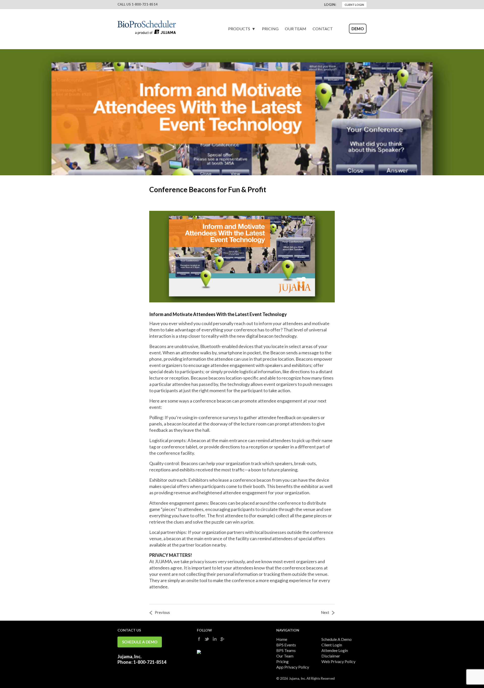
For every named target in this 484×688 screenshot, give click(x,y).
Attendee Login (334, 650)
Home (281, 639)
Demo (357, 28)
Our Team (295, 28)
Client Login (354, 4)
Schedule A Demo (139, 642)
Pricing (270, 28)
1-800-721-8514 (145, 4)
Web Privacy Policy (338, 661)
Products (239, 28)
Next (325, 612)
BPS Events (286, 644)
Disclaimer (330, 655)
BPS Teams (286, 650)
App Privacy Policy (292, 667)
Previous (162, 612)
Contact (323, 28)
